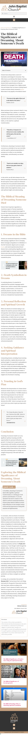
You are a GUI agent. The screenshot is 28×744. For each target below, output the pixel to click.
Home (2, 27)
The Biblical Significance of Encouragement (11, 682)
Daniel (2, 247)
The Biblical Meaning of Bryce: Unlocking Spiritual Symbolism (12, 704)
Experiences (8, 27)
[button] (14, 16)
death (22, 89)
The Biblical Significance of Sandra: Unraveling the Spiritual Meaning (13, 659)
